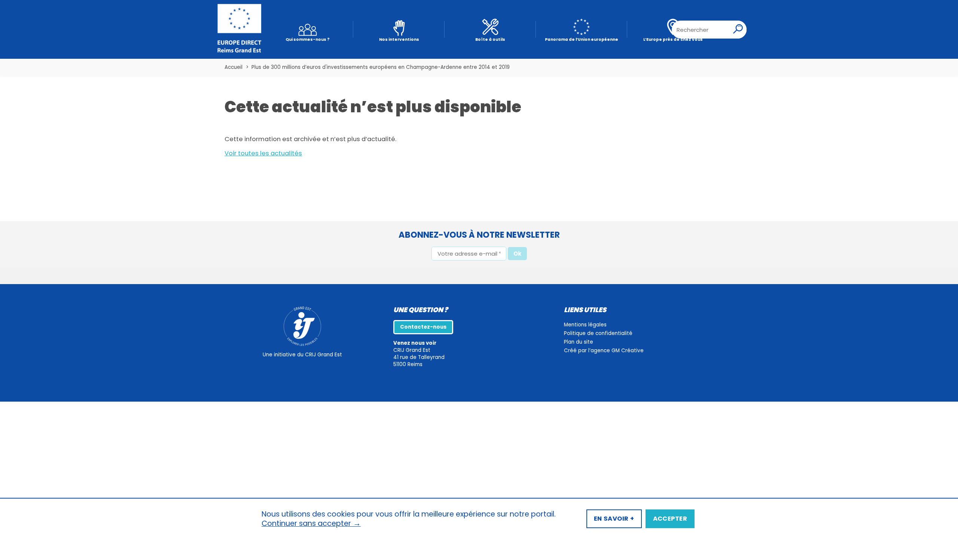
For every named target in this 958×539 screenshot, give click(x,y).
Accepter (670, 518)
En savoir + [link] (614, 518)
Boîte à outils (490, 39)
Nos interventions (399, 39)
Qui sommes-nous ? (308, 39)
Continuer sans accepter (311, 524)
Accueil (233, 67)
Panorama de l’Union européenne (581, 39)
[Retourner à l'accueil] (239, 29)
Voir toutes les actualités (263, 153)
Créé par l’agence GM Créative (604, 350)
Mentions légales (585, 324)
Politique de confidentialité (598, 333)
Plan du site (578, 341)
